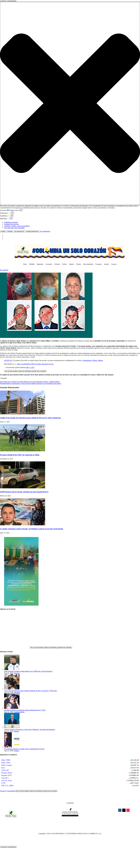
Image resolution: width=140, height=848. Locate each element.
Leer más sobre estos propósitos (14, 228)
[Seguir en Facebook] (119, 810)
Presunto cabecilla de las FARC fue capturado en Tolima (19, 455)
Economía (99, 264)
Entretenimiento (88, 264)
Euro (3, 768)
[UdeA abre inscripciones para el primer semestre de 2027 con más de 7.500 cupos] (11, 689)
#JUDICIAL (8, 360)
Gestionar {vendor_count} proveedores (17, 226)
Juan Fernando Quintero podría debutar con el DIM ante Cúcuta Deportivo (28, 671)
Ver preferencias (19, 231)
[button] (70, 103)
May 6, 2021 (30, 367)
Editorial (57, 264)
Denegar (9, 231)
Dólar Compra (6, 765)
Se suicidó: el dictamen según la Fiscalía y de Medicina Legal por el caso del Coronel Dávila (31, 529)
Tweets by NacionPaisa (28, 791)
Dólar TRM (5, 760)
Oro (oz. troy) (6, 780)
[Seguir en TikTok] (128, 810)
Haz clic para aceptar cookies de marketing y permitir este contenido (25, 371)
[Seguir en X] (124, 810)
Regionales (40, 264)
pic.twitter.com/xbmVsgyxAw (44, 364)
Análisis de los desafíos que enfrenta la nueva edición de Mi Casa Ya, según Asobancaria (30, 418)
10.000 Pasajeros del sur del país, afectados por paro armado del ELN (24, 492)
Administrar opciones (11, 222)
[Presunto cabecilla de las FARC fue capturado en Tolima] (22, 451)
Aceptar (3, 231)
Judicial (106, 264)
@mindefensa (86, 360)
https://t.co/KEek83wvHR (25, 364)
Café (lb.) (5, 778)
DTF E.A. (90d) (7, 786)
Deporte (71, 264)
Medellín (32, 264)
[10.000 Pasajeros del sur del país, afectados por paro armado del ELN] (22, 488)
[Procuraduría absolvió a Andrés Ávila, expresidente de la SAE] (11, 747)
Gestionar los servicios (11, 224)
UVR (3, 783)
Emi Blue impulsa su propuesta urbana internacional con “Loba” (25, 710)
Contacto (114, 264)
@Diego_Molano (97, 360)
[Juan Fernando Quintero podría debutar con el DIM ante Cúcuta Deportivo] (11, 669)
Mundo (78, 264)
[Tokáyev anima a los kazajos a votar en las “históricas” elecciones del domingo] (11, 727)
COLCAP (5, 770)
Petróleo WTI (6, 775)
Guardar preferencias (32, 231)
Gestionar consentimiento (8, 847)
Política (64, 264)
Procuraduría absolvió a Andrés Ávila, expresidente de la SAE (24, 749)
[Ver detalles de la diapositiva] (21, 605)
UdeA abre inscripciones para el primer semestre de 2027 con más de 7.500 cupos (30, 691)
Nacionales (49, 264)
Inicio (25, 264)
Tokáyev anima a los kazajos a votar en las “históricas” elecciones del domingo (29, 729)
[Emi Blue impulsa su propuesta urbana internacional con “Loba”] (11, 708)
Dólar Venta (5, 763)
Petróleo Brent (6, 773)
